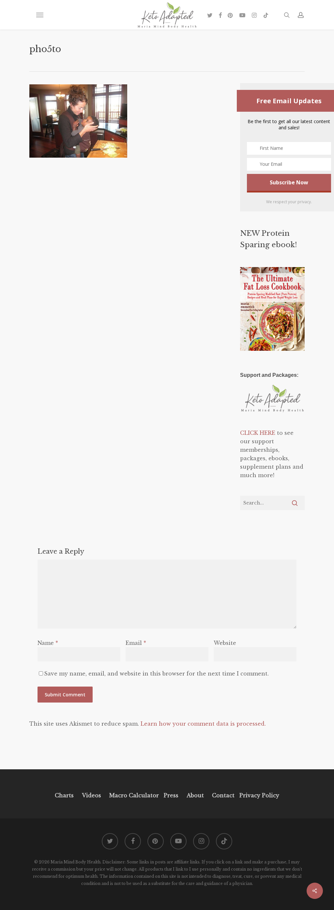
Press (171, 795)
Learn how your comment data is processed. (203, 723)
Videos (91, 795)
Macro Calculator (134, 795)
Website (225, 643)
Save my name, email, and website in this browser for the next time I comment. (156, 673)
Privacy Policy (258, 795)
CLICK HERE (257, 433)
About (195, 795)
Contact (223, 795)
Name (48, 643)
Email (136, 643)
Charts (64, 795)
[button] (39, 15)
